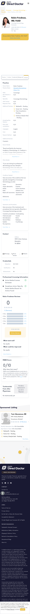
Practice (4, 77)
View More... (25, 439)
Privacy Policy (21, 606)
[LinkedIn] (5, 483)
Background (20, 77)
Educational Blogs (6, 539)
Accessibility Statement (8, 517)
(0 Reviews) (23, 27)
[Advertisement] (15, 58)
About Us (4, 542)
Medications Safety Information (10, 530)
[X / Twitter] (2, 483)
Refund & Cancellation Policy (9, 536)
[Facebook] (11, 483)
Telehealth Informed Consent (9, 527)
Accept (22, 609)
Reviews (26, 77)
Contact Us (5, 489)
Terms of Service (10, 609)
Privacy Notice (5, 511)
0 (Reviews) (8, 310)
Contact (9, 77)
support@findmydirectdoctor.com (10, 494)
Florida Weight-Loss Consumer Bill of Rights (13, 520)
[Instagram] (8, 483)
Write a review (14, 29)
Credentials (14, 77)
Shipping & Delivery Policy (9, 533)
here (21, 376)
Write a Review (15, 333)
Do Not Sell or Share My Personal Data (12, 514)
